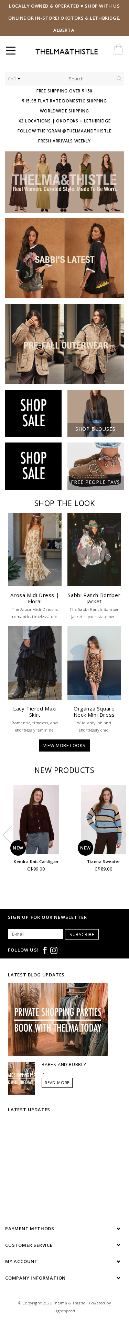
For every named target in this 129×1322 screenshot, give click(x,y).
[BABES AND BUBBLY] (21, 1078)
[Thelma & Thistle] (80, 51)
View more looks (64, 745)
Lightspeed (64, 1310)
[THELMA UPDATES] (58, 1019)
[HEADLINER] (64, 182)
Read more (57, 1082)
